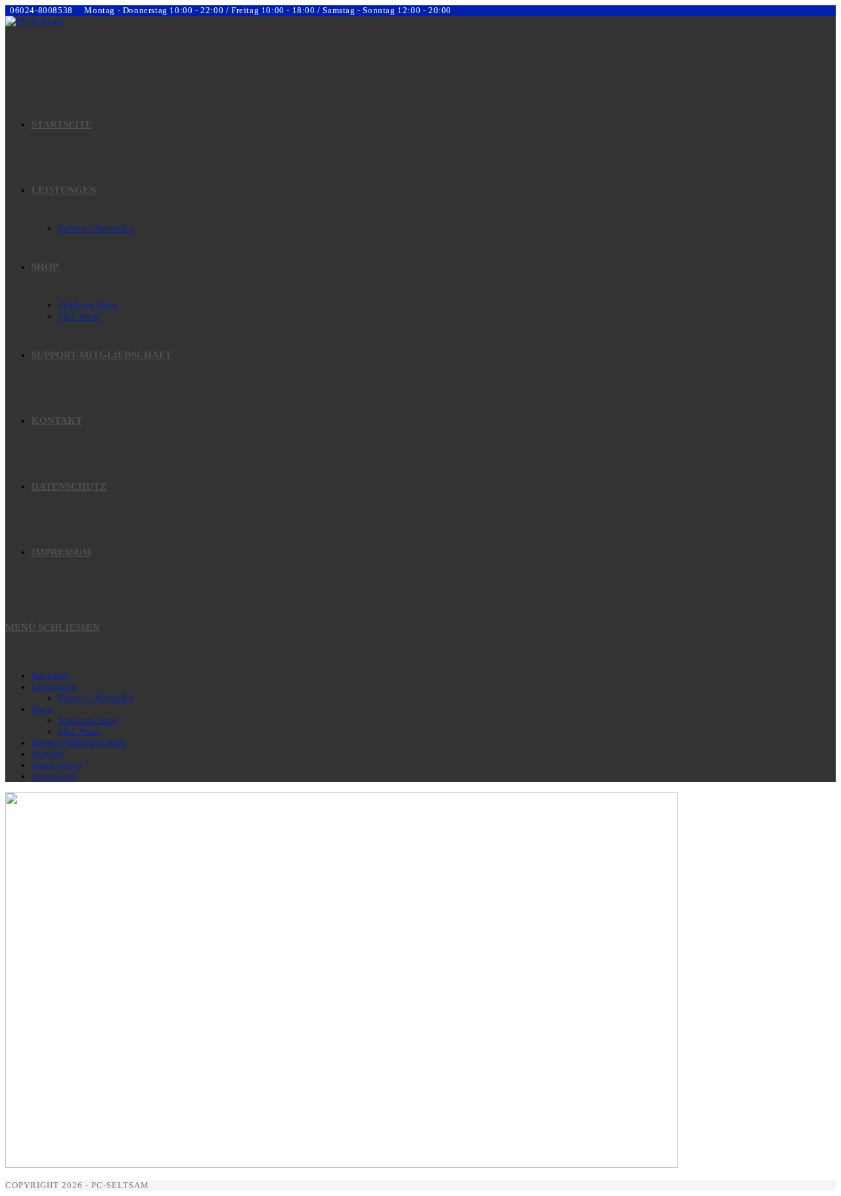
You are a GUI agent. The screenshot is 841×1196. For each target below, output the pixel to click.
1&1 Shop (79, 731)
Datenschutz (57, 765)
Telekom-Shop (88, 720)
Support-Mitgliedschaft (78, 742)
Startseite (50, 675)
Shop (42, 709)
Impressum (54, 776)
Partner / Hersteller (96, 698)
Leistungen (54, 686)
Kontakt (48, 753)
